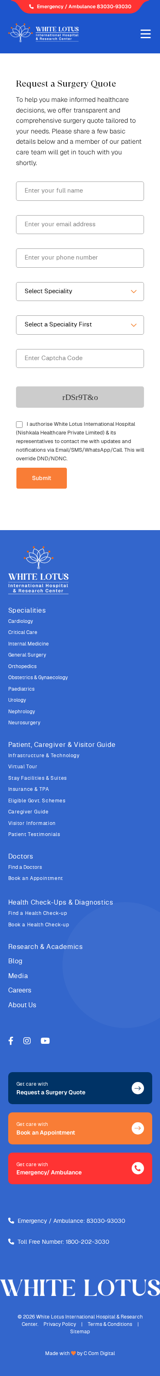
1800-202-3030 (87, 1242)
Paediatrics (21, 689)
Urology (17, 700)
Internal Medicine (28, 643)
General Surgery (27, 654)
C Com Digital (99, 1353)
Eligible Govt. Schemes (37, 800)
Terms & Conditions (110, 1324)
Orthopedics (22, 666)
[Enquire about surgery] (138, 1088)
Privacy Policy (59, 1324)
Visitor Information (32, 823)
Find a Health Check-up (37, 913)
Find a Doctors (25, 867)
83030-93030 (106, 1221)
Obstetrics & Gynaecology (38, 677)
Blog (15, 961)
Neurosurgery (24, 722)
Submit (41, 478)
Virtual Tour (23, 766)
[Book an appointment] (138, 1128)
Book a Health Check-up (38, 924)
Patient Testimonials (34, 834)
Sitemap (80, 1331)
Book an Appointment (35, 878)
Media (18, 976)
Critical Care (22, 632)
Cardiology (20, 621)
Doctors (20, 856)
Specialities (27, 610)
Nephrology (21, 711)
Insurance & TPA (28, 789)
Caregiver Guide (28, 811)
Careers (19, 990)
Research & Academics (45, 947)
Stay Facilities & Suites (37, 778)
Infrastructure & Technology (44, 755)
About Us (22, 1005)
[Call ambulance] (138, 1168)
